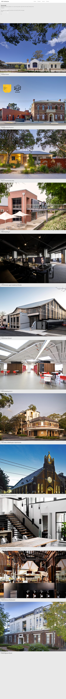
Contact (47, 1)
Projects (39, 1)
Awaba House (4, 74)
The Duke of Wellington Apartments (10, 442)
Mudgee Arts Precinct (7, 127)
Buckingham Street (6, 653)
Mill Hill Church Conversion (8, 495)
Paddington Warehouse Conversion (10, 549)
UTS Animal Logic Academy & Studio (11, 285)
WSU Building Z (5, 232)
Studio (35, 1)
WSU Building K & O (6, 391)
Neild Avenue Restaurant (7, 600)
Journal (43, 1)
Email (2, 11)
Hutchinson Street (6, 338)
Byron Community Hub (7, 181)
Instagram (2, 7)
